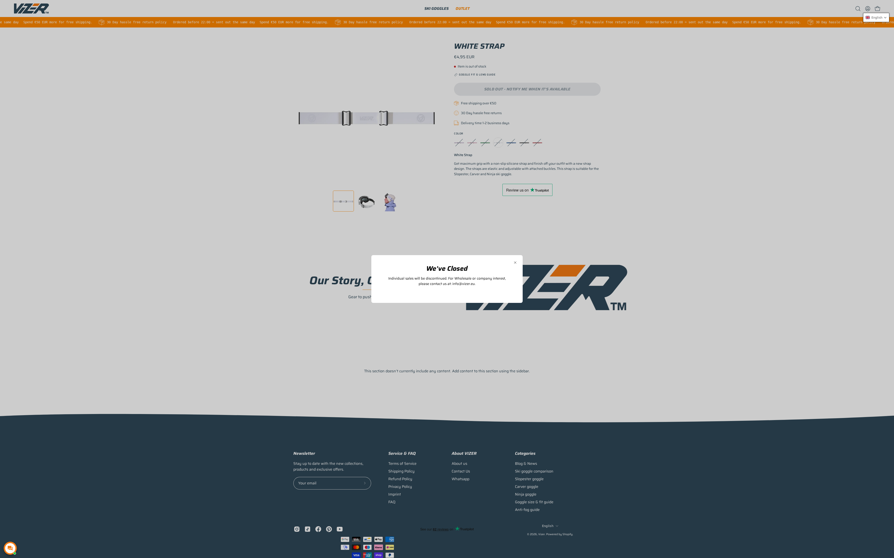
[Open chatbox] (10, 548)
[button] (876, 17)
